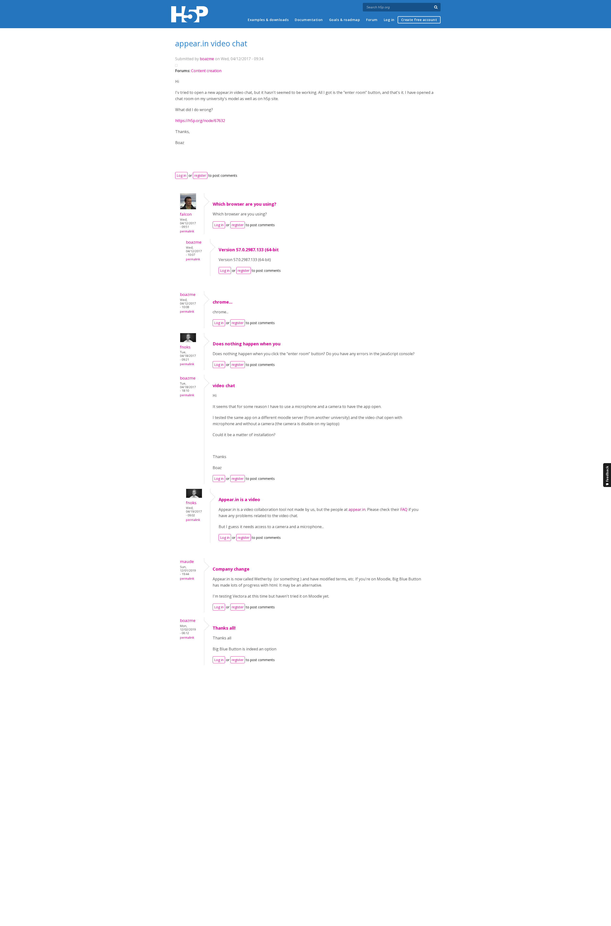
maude (187, 561)
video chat (224, 385)
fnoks (185, 347)
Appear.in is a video (239, 499)
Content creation (206, 70)
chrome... (222, 302)
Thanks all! (224, 628)
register (200, 175)
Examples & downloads (268, 19)
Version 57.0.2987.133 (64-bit (249, 249)
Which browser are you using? (244, 204)
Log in (389, 19)
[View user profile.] (188, 208)
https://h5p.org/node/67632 (200, 120)
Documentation (309, 19)
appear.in (356, 509)
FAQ (403, 509)
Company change (231, 569)
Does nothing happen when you (246, 344)
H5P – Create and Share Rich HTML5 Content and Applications (189, 14)
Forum (372, 19)
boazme (207, 58)
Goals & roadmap (344, 19)
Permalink (187, 231)
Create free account (419, 19)
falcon (186, 214)
